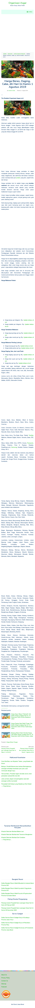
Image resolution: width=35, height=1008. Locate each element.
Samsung (14, 447)
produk (18, 178)
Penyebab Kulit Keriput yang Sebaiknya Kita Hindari (16, 784)
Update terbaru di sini (26, 346)
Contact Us (4, 981)
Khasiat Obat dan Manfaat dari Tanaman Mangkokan (16, 834)
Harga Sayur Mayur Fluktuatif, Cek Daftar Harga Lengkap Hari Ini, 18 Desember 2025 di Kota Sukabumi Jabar (21, 716)
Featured (4, 987)
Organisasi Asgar (17, 3)
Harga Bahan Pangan (12, 742)
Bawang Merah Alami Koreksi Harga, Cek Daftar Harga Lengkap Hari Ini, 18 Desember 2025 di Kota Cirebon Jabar (22, 734)
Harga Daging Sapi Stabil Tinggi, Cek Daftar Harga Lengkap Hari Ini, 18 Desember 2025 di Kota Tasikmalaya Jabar (21, 726)
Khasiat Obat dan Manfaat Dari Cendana (13, 837)
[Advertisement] (17, 33)
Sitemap (3, 984)
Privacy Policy (5, 978)
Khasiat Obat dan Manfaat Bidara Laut (12, 831)
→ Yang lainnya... (6, 786)
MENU (30, 12)
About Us (4, 975)
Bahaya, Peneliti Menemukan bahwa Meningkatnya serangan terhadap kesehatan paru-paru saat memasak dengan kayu (16, 768)
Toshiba (31, 435)
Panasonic (30, 443)
